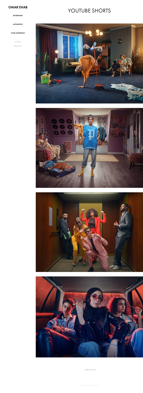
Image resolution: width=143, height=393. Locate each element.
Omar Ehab (17, 7)
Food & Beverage (18, 33)
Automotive (18, 24)
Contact (18, 41)
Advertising (18, 16)
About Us (17, 46)
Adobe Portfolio (93, 385)
